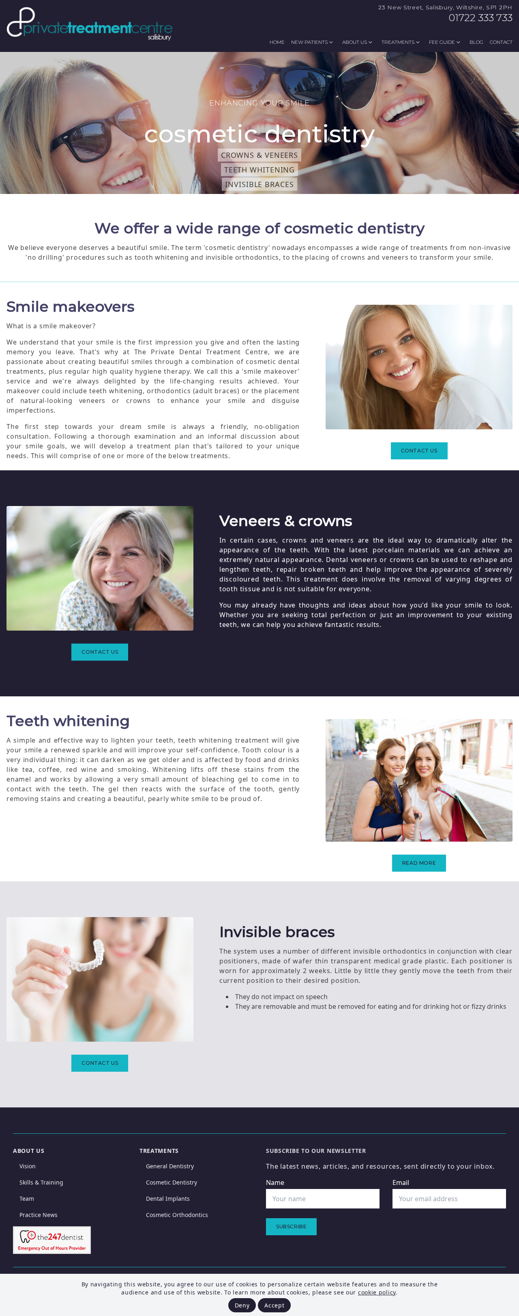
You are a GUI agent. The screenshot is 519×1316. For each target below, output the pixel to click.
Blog (476, 42)
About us (354, 42)
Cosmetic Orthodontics (177, 1215)
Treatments (398, 42)
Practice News (38, 1215)
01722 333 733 (480, 18)
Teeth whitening (259, 169)
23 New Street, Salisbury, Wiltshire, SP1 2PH (445, 7)
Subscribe (291, 1226)
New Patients (309, 42)
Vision (27, 1166)
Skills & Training (41, 1182)
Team (26, 1198)
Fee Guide (442, 42)
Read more (419, 863)
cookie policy (377, 1292)
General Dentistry (170, 1166)
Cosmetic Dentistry (171, 1182)
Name (275, 1182)
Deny (242, 1305)
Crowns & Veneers (259, 155)
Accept (274, 1305)
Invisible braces (259, 184)
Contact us (419, 451)
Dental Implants (168, 1198)
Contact (501, 42)
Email (400, 1182)
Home (277, 42)
